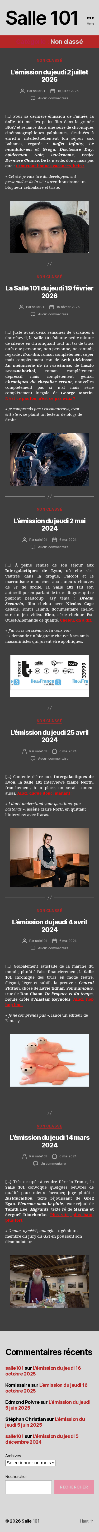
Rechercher (16, 1476)
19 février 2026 (68, 307)
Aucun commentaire (53, 98)
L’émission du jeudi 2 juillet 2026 (49, 75)
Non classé (49, 60)
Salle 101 (41, 17)
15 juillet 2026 (68, 91)
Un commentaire (53, 1164)
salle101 (39, 91)
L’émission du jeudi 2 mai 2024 (49, 524)
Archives (13, 1455)
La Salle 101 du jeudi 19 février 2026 (49, 291)
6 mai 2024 (68, 540)
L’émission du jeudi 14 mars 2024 (49, 1141)
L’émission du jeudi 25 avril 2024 (50, 736)
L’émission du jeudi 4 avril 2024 (49, 925)
